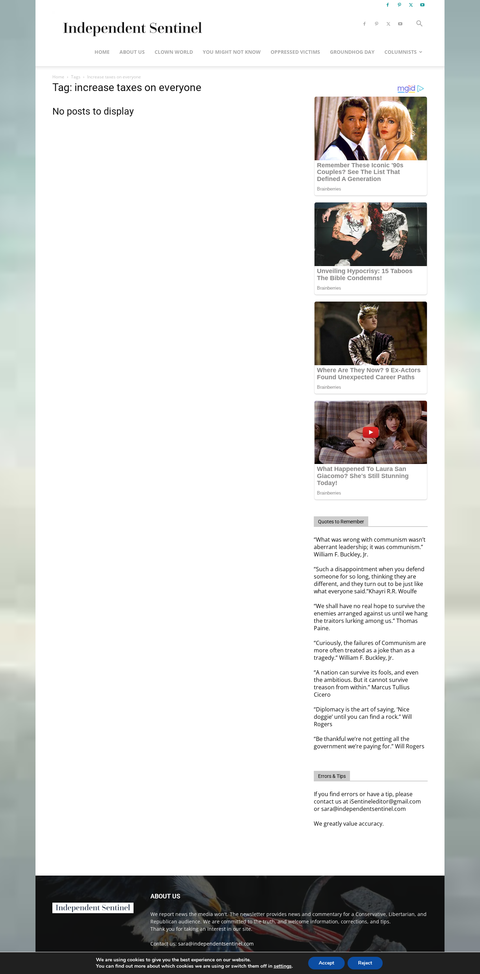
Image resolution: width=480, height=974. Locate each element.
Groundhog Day (352, 52)
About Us (132, 52)
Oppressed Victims (295, 52)
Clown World (174, 52)
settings (283, 966)
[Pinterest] (399, 5)
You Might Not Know (232, 52)
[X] (411, 5)
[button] (419, 24)
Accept (326, 963)
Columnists (400, 52)
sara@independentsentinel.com (216, 943)
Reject (365, 963)
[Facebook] (387, 5)
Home (102, 52)
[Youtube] (422, 5)
